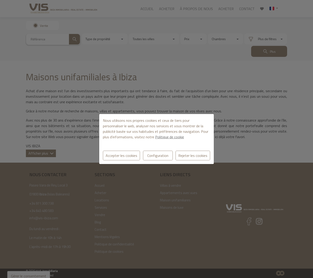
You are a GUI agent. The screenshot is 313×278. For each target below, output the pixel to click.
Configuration (157, 155)
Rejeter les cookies (192, 155)
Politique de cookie (169, 137)
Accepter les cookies (121, 155)
